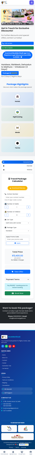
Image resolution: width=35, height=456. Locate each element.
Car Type (10, 220)
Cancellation (6, 385)
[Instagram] (10, 346)
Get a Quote (8, 48)
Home (4, 355)
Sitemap (23, 447)
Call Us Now (8, 43)
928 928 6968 (7, 406)
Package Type (11, 227)
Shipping (4, 383)
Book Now (18, 293)
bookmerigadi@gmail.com (10, 408)
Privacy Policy (6, 377)
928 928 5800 (7, 404)
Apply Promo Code (12, 237)
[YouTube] (13, 346)
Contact (4, 360)
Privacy (11, 447)
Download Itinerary (18, 188)
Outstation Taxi (6, 366)
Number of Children (13, 212)
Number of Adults (13, 204)
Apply (18, 243)
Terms (17, 447)
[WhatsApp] (6, 346)
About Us (4, 357)
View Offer (18, 272)
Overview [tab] (29, 166)
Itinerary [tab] (29, 169)
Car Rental (5, 368)
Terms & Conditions (8, 380)
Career (4, 363)
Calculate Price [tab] (27, 162)
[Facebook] (2, 346)
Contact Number (12, 194)
